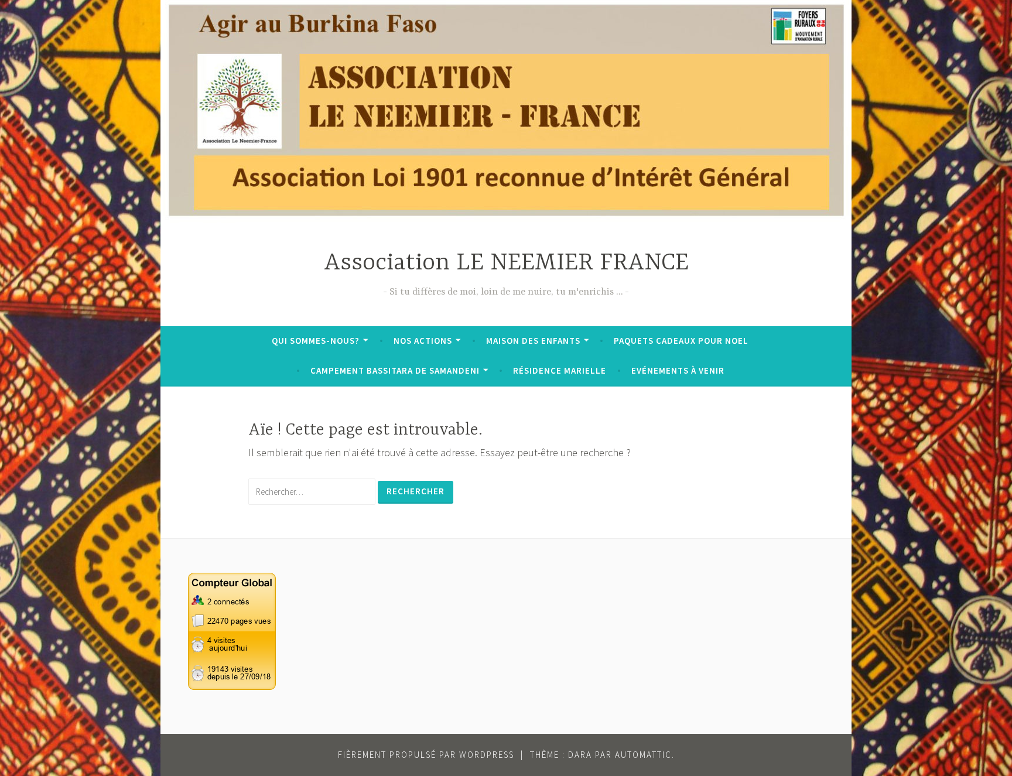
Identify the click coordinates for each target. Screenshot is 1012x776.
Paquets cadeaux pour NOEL (681, 340)
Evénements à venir (677, 370)
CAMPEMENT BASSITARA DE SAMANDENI (395, 370)
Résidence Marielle (559, 370)
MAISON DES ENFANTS (533, 340)
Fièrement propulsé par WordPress (426, 754)
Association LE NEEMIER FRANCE (506, 263)
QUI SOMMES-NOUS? (316, 340)
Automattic (643, 754)
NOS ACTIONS (423, 340)
